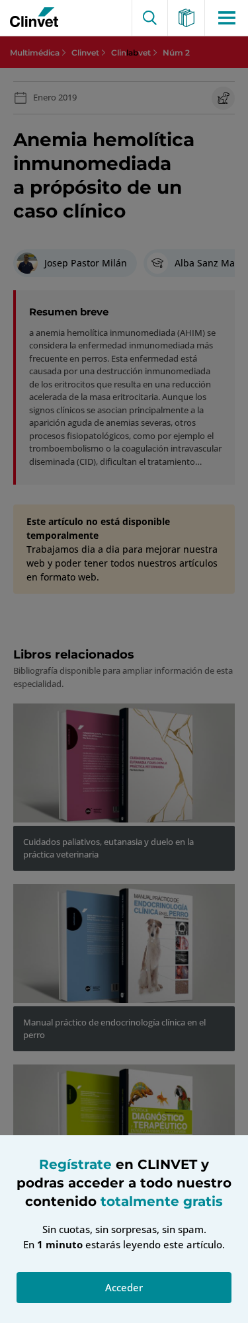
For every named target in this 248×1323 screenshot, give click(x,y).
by (31, 18)
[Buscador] (150, 18)
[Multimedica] (187, 18)
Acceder (124, 1287)
